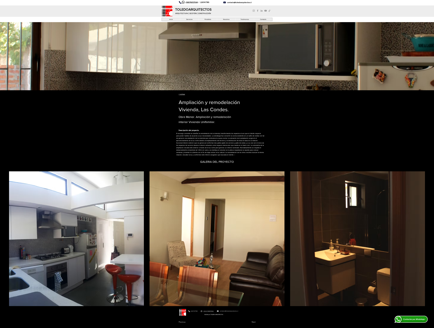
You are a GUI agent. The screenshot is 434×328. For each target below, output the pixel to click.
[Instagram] (253, 10)
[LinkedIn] (261, 10)
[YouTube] (265, 10)
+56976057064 (191, 2)
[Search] (270, 11)
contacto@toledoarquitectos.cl (239, 2)
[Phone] (180, 2)
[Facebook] (257, 10)
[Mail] (224, 2)
